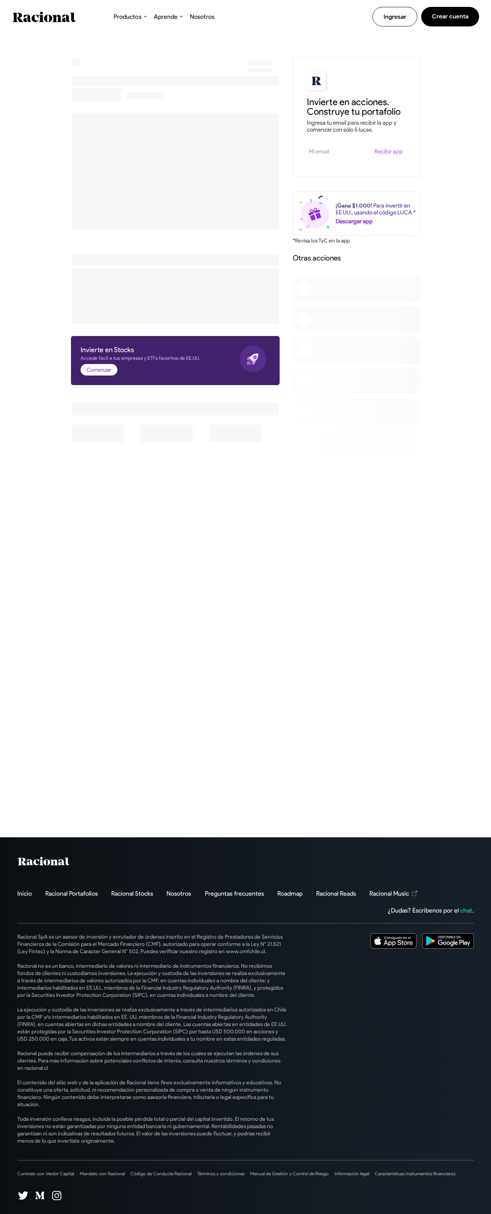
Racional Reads (336, 893)
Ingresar (395, 16)
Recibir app (388, 151)
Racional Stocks (132, 893)
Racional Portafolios (71, 893)
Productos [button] (127, 16)
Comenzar (99, 370)
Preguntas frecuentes (234, 893)
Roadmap (290, 893)
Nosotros (202, 16)
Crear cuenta (450, 16)
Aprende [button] (166, 16)
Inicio (24, 893)
